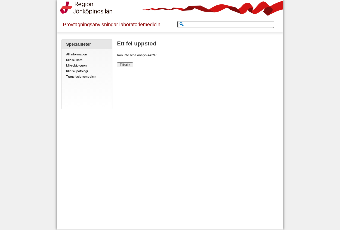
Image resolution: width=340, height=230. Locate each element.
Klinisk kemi (74, 60)
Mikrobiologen (76, 65)
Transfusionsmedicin (81, 76)
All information (76, 54)
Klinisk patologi (77, 71)
